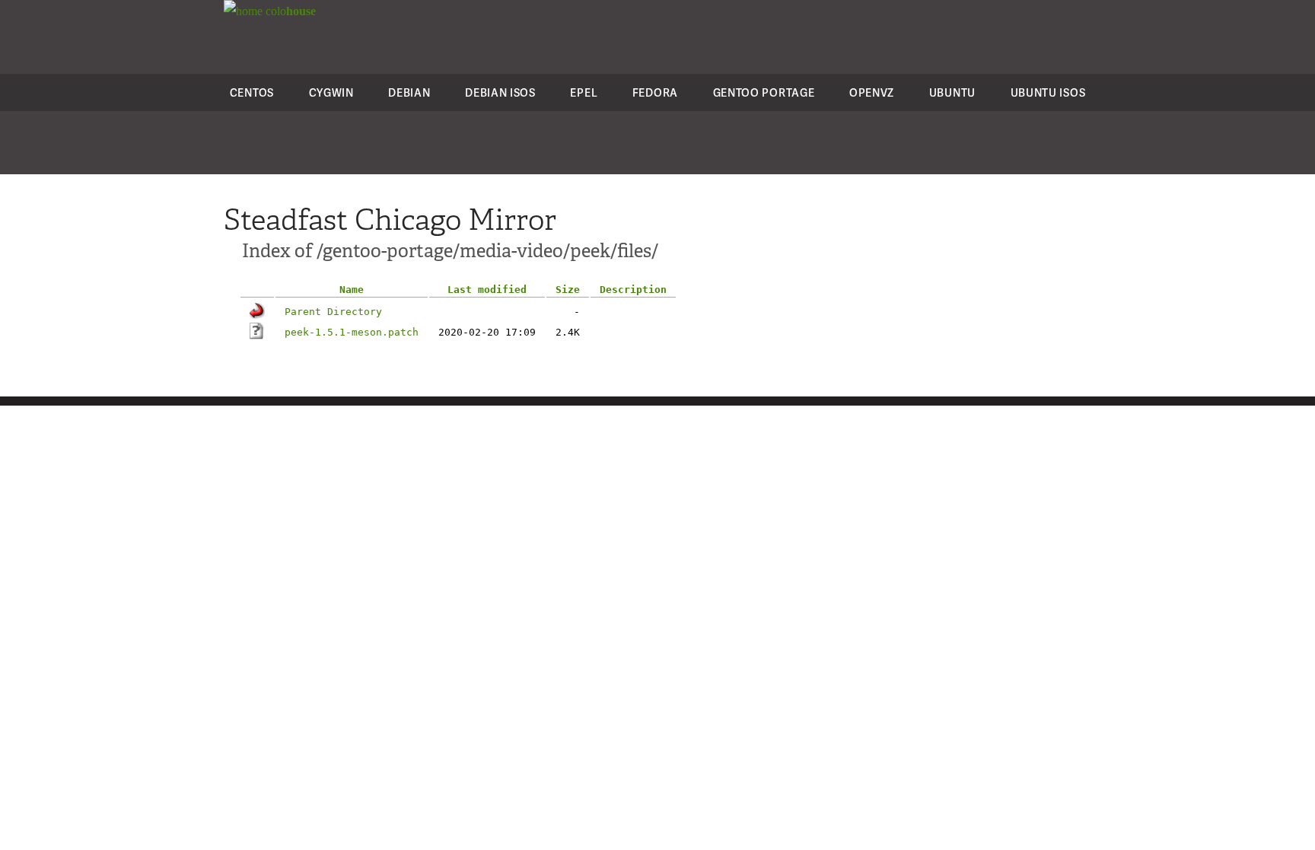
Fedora (655, 92)
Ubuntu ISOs (1048, 92)
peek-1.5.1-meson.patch (352, 332)
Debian (409, 92)
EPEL (583, 92)
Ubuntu (952, 92)
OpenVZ (871, 92)
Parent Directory (333, 311)
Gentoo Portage (764, 92)
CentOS (252, 92)
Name (351, 289)
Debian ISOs (500, 92)
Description (633, 289)
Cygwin (331, 92)
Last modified (487, 289)
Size (568, 289)
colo (289, 11)
